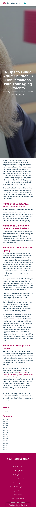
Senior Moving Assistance (18, 471)
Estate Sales (18, 494)
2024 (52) (5, 423)
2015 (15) (5, 443)
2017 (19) (5, 438)
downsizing (6, 375)
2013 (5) (5, 447)
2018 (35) (5, 436)
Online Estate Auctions (18, 498)
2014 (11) (5, 445)
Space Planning (18, 491)
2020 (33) (5, 432)
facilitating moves (17, 375)
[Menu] (30, 3)
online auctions (11, 377)
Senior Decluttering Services (18, 487)
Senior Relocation (18, 467)
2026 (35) (5, 419)
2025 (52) (5, 421)
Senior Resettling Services (18, 479)
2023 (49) (5, 425)
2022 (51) (5, 428)
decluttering (23, 372)
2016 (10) (5, 441)
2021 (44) (5, 430)
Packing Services (18, 475)
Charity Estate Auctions (18, 502)
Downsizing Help (18, 483)
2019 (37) (5, 434)
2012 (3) (5, 449)
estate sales (28, 375)
